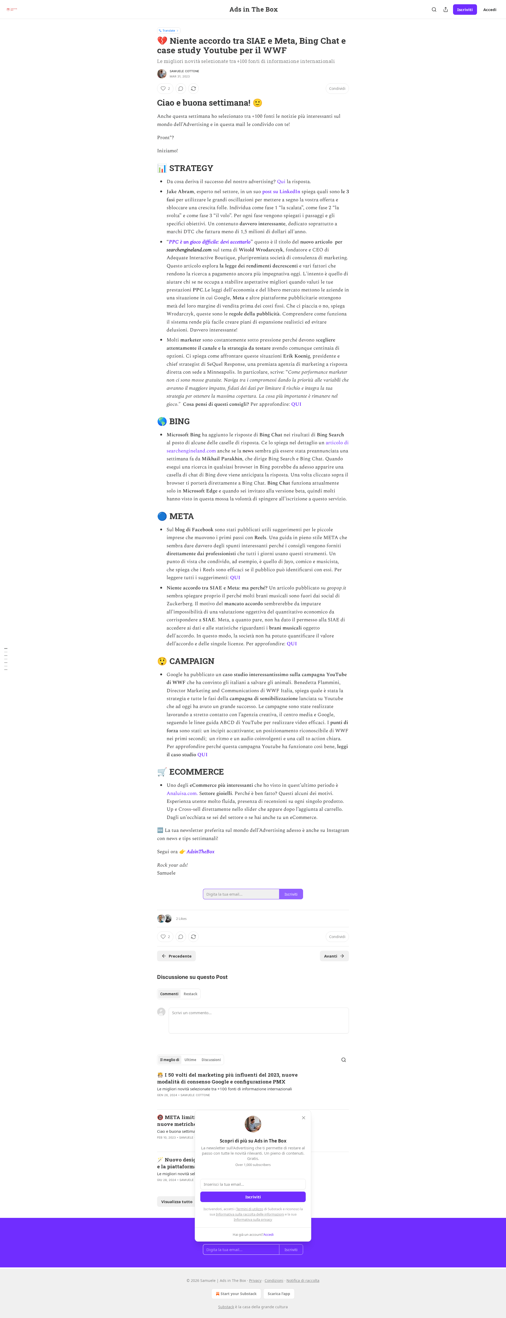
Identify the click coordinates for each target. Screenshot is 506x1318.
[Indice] (5, 659)
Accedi (490, 9)
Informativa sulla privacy (253, 1219)
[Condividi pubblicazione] (445, 9)
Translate (169, 30)
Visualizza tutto (176, 1201)
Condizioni (274, 1280)
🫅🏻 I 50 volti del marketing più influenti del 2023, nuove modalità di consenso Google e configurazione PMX (227, 1078)
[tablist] (179, 994)
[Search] (434, 9)
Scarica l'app (279, 1293)
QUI (297, 404)
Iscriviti (465, 9)
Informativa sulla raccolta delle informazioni (250, 1214)
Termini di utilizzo (249, 1209)
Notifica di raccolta (302, 1280)
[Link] (149, 103)
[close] (303, 1118)
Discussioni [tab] (211, 1059)
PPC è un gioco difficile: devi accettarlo (210, 242)
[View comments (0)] (181, 88)
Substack (226, 1306)
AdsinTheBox (201, 852)
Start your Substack (239, 1293)
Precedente (180, 956)
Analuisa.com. (182, 793)
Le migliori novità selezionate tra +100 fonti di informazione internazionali (224, 1088)
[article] (253, 1088)
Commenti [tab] (169, 994)
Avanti (330, 956)
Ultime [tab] (190, 1059)
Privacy (255, 1280)
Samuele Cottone (184, 71)
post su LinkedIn (281, 192)
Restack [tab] (190, 994)
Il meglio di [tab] (169, 1059)
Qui (281, 182)
